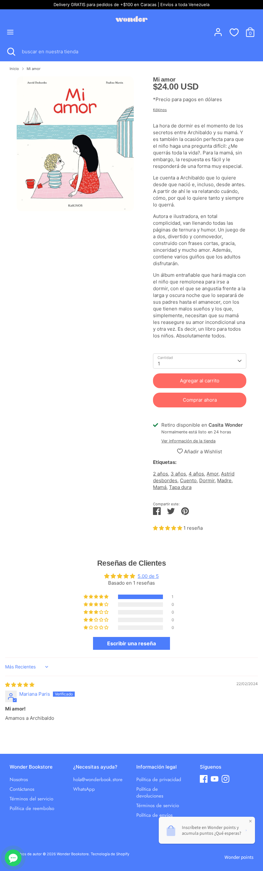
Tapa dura (180, 487)
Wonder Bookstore (73, 854)
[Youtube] (214, 779)
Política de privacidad (158, 779)
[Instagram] (225, 779)
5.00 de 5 (148, 576)
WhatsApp (84, 789)
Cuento (188, 480)
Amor (212, 474)
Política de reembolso (32, 808)
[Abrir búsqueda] (11, 51)
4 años (196, 474)
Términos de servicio (157, 805)
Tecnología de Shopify (110, 854)
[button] (168, 528)
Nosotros (19, 779)
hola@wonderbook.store (98, 779)
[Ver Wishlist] (234, 32)
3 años (178, 474)
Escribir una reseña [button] (131, 643)
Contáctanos (22, 789)
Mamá (159, 487)
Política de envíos (154, 815)
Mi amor (33, 68)
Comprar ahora (200, 400)
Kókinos (160, 110)
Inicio (14, 68)
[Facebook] (204, 779)
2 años (160, 474)
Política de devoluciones (149, 792)
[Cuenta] (218, 29)
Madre (224, 480)
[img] (19, 685)
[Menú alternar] (10, 32)
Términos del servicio (31, 798)
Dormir (207, 480)
